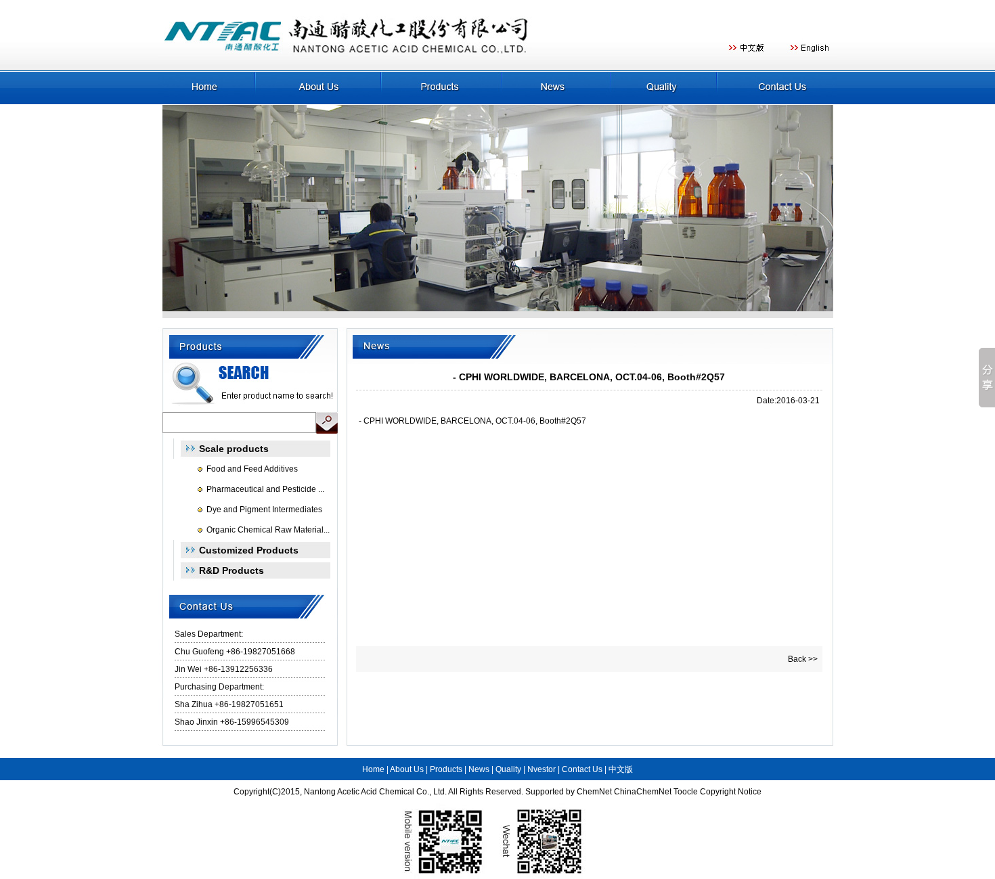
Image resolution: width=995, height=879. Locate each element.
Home (373, 769)
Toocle (685, 791)
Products (446, 769)
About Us (407, 769)
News (478, 769)
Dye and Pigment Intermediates (264, 509)
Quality (508, 769)
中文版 (621, 769)
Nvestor (541, 769)
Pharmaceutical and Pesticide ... (265, 489)
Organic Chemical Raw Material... (268, 530)
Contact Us (582, 769)
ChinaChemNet (642, 791)
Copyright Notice (730, 791)
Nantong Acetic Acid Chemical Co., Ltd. (375, 791)
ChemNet (594, 791)
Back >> (803, 659)
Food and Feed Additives (252, 469)
